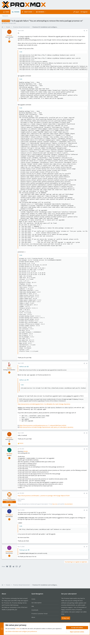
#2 (86, 363)
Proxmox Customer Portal (39, 613)
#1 (86, 30)
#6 (86, 510)
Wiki (32, 606)
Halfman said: (23, 366)
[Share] (84, 30)
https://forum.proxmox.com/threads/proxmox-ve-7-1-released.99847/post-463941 (43, 425)
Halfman (5, 23)
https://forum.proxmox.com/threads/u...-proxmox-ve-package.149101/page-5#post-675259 (44, 495)
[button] (33, 12)
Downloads (34, 610)
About (33, 617)
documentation (69, 504)
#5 (86, 493)
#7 (86, 546)
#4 (86, 449)
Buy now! (66, 618)
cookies (17, 628)
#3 (86, 433)
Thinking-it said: (23, 550)
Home (33, 599)
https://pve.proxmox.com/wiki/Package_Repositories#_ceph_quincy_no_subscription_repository (46, 427)
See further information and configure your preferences (21, 631)
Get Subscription (36, 603)
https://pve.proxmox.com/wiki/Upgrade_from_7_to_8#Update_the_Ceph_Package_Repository (44, 404)
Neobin (26, 451)
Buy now (55, 504)
